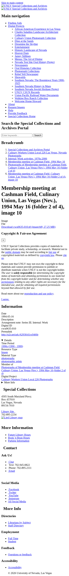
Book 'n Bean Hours (19, 437)
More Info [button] (9, 382)
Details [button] (8, 340)
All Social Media (17, 501)
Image (4, 352)
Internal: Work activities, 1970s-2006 (27, 158)
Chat (11, 461)
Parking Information (18, 440)
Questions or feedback (20, 554)
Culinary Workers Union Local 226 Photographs (27, 379)
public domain (12, 252)
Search (37, 135)
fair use (52, 252)
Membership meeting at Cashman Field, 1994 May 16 (36, 161)
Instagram (14, 498)
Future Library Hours (19, 434)
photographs (7, 358)
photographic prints (11, 361)
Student (12, 541)
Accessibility (15, 567)
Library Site (8, 411)
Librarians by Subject (19, 522)
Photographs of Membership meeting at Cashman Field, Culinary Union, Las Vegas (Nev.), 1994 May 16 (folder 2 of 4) (37, 167)
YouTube (13, 495)
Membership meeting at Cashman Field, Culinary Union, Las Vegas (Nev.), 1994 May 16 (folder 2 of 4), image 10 (37, 176)
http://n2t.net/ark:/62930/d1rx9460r (19, 334)
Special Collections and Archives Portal (29, 149)
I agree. (5, 299)
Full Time (13, 538)
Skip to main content (12, 2)
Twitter (12, 492)
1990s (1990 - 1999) (12, 346)
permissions (7, 281)
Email (12, 470)
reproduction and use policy (38, 293)
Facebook (14, 489)
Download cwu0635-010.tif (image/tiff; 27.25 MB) (28, 226)
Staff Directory (16, 525)
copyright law (47, 255)
